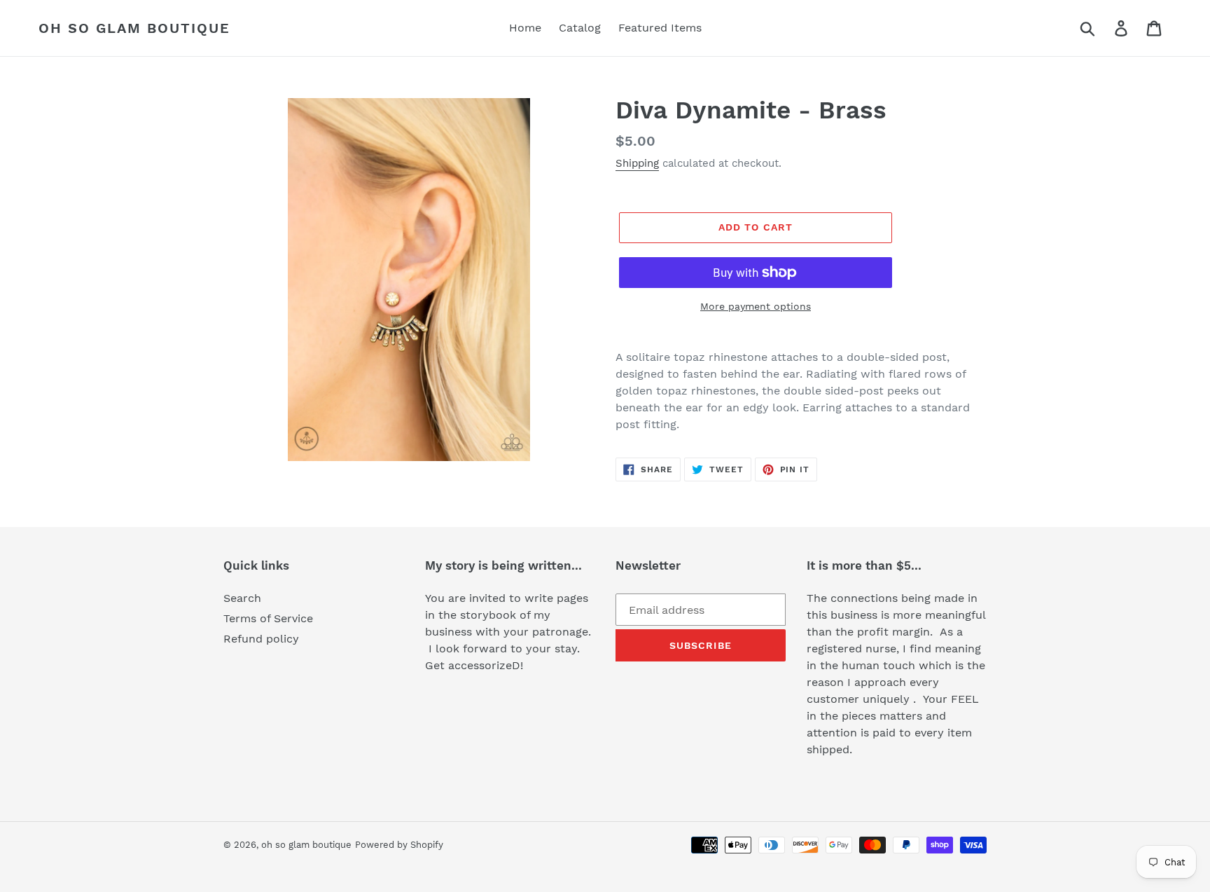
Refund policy (261, 638)
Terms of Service (268, 618)
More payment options (755, 306)
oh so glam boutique (134, 28)
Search (242, 598)
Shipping (637, 163)
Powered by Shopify (399, 844)
